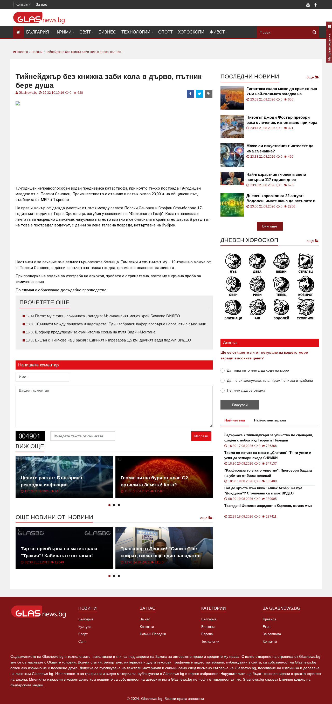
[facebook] (191, 94)
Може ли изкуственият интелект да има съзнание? (279, 148)
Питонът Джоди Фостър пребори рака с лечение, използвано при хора (281, 120)
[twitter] (200, 94)
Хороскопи (191, 32)
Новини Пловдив (153, 634)
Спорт (165, 32)
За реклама (272, 634)
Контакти (23, 4)
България (37, 32)
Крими (64, 32)
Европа (207, 634)
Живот (217, 32)
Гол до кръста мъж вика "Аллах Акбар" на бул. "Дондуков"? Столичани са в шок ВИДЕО (263, 490)
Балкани (208, 627)
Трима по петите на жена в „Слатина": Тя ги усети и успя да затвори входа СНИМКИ (267, 455)
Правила (269, 619)
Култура (84, 627)
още (204, 518)
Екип (266, 627)
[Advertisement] (114, 143)
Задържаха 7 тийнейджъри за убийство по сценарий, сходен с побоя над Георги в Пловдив (268, 437)
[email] (209, 94)
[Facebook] (315, 5)
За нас (41, 4)
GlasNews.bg (28, 93)
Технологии (135, 32)
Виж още (269, 226)
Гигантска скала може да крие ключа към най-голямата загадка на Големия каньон (281, 91)
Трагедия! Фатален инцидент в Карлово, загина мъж (268, 506)
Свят (85, 32)
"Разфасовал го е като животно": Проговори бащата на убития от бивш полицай (268, 473)
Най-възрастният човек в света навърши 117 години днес (276, 177)
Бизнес (107, 32)
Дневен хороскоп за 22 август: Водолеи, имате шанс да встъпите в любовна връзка (280, 198)
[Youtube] (308, 5)
